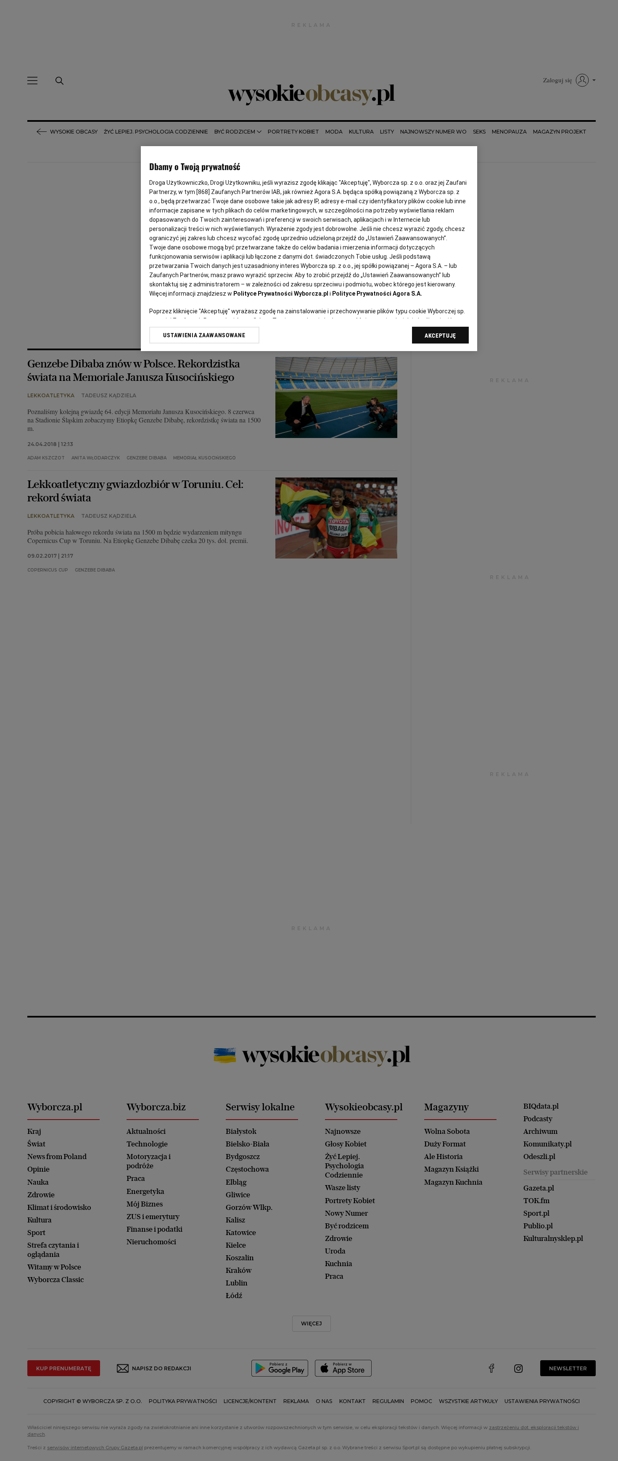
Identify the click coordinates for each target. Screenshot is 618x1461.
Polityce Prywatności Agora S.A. (377, 293)
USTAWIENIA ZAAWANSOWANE (204, 335)
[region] (309, 248)
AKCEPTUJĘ (440, 335)
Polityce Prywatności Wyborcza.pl (280, 293)
